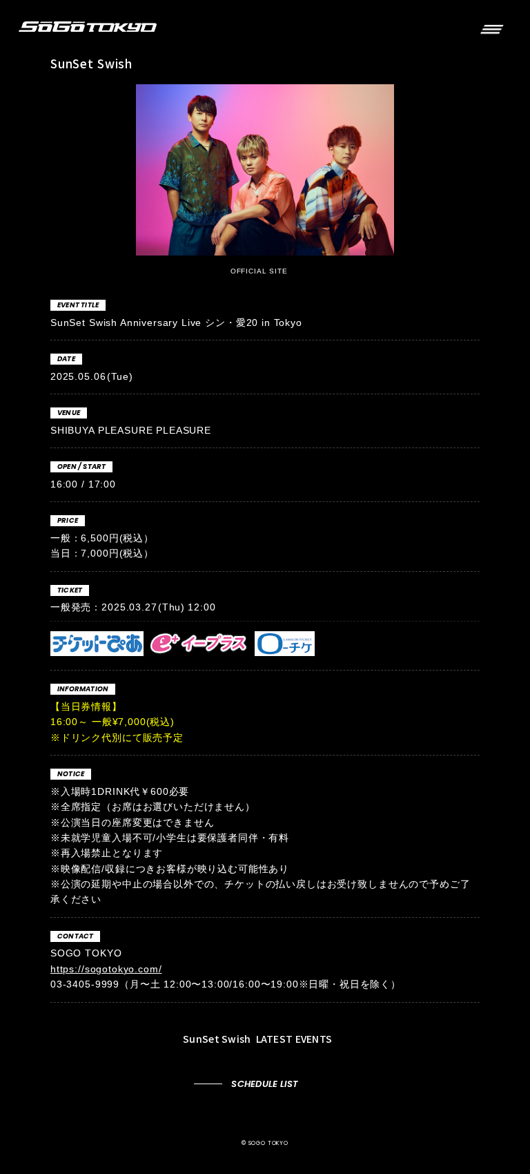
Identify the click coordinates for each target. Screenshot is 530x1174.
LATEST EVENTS (258, 1039)
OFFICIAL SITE (260, 271)
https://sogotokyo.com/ (105, 968)
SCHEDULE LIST (264, 1083)
